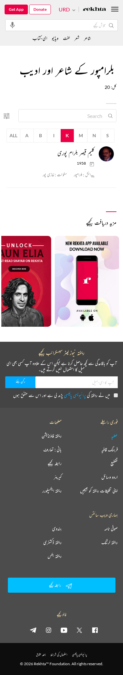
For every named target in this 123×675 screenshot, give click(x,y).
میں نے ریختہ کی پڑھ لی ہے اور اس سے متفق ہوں (61, 395)
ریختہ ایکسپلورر (52, 490)
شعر (76, 38)
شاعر (87, 38)
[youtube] (64, 630)
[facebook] (95, 630)
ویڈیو (55, 38)
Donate (40, 9)
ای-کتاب (39, 38)
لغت (66, 38)
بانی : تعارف (52, 449)
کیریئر (58, 477)
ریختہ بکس (55, 556)
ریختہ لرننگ (109, 542)
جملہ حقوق (41, 654)
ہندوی (57, 528)
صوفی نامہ (111, 528)
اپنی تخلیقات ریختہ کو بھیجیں (99, 490)
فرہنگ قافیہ (109, 449)
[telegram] (33, 630)
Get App (16, 9)
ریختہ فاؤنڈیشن (52, 435)
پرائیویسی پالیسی (75, 395)
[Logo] (94, 9)
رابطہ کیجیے (55, 463)
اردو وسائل (109, 477)
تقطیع (114, 463)
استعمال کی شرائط (59, 654)
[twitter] (79, 630)
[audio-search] (12, 25)
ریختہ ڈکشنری (52, 542)
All (13, 135)
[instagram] (48, 630)
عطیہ (114, 435)
